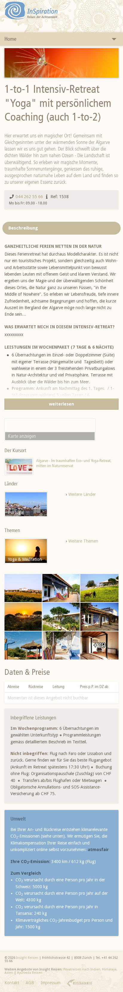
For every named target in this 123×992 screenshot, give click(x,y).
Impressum (51, 982)
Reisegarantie (79, 983)
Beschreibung (23, 228)
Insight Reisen (27, 958)
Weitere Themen (83, 541)
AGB (30, 982)
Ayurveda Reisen (29, 973)
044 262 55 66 (29, 196)
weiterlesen (61, 404)
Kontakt (11, 982)
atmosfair (98, 849)
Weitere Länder (82, 494)
